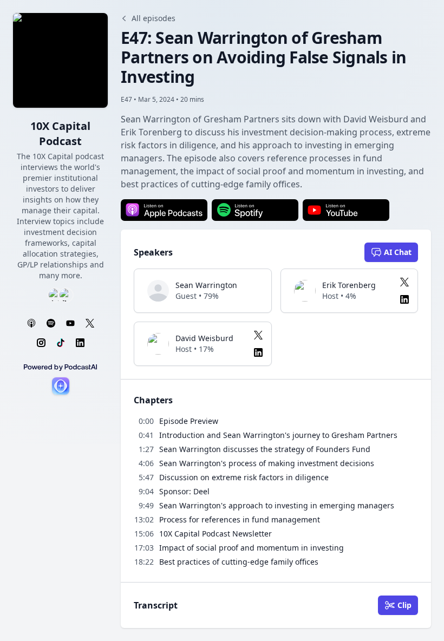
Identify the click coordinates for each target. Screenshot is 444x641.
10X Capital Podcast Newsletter (215, 533)
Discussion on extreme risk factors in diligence (244, 477)
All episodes (153, 18)
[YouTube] (70, 323)
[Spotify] (51, 323)
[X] (90, 323)
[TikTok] (60, 342)
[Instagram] (41, 342)
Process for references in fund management (239, 519)
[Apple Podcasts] (31, 323)
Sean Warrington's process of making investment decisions (266, 463)
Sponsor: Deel (184, 491)
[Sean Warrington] (158, 291)
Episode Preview (188, 421)
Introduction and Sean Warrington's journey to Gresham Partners (278, 435)
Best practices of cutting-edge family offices (238, 562)
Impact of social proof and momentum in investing (251, 547)
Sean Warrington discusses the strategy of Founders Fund (264, 449)
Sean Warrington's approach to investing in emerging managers (276, 505)
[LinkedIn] (80, 342)
